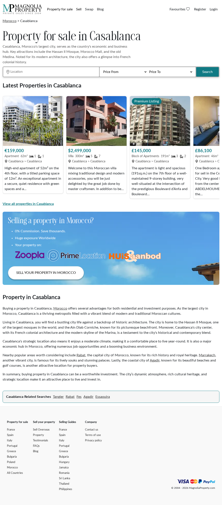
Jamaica (64, 467)
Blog (100, 9)
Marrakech (207, 355)
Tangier (58, 397)
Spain (10, 435)
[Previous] (8, 148)
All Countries (15, 473)
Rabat (81, 355)
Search (207, 72)
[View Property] (33, 121)
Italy (9, 440)
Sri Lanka (64, 478)
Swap (89, 9)
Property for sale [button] (60, 9)
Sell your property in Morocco (46, 272)
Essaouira (102, 397)
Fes (79, 397)
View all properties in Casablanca (28, 204)
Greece (11, 451)
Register (200, 9)
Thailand (64, 483)
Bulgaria (12, 456)
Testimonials (40, 440)
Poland (11, 462)
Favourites (178, 9)
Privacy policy (93, 440)
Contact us (91, 429)
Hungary (64, 462)
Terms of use (93, 435)
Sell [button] (79, 9)
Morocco (9, 21)
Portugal (12, 446)
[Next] (214, 148)
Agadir (155, 360)
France (11, 429)
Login (214, 9)
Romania (64, 473)
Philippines (65, 489)
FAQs (36, 446)
